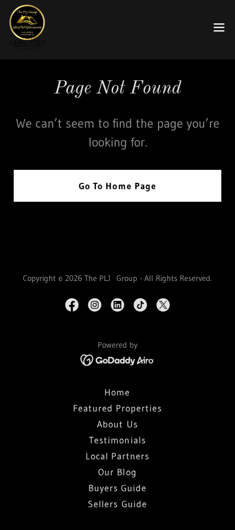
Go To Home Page (117, 185)
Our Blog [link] (117, 472)
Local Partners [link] (117, 456)
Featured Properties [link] (117, 408)
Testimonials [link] (117, 440)
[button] (219, 27)
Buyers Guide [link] (117, 488)
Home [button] (117, 392)
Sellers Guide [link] (117, 503)
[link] (27, 27)
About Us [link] (117, 424)
